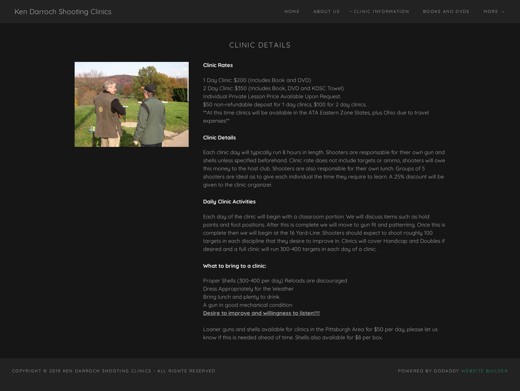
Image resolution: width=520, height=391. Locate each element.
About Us (327, 11)
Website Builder (484, 371)
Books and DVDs (446, 11)
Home (292, 11)
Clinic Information (381, 11)
